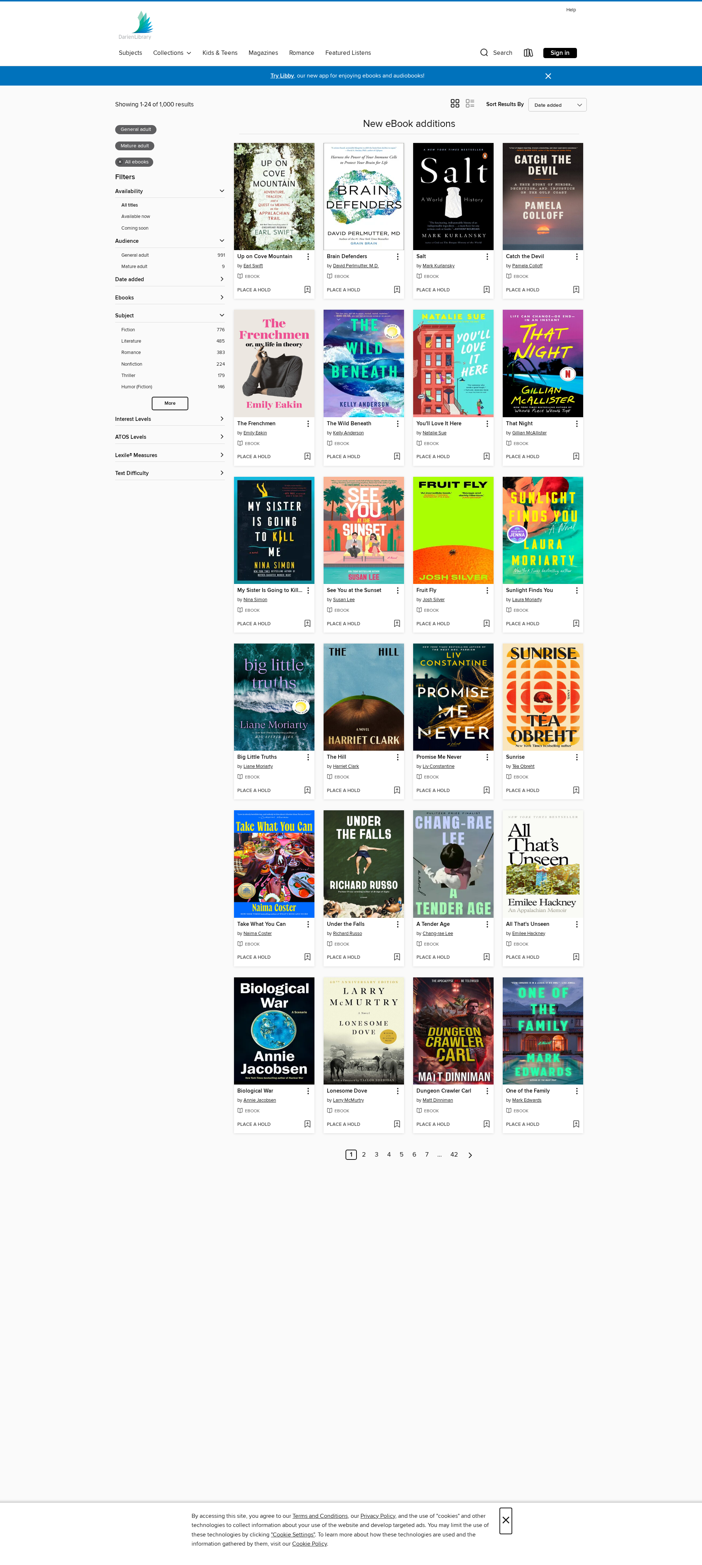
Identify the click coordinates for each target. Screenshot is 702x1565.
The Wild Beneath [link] (349, 424)
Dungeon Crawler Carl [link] (443, 1091)
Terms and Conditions (320, 1516)
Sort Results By (505, 104)
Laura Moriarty (527, 600)
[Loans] (529, 54)
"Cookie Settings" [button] (293, 1534)
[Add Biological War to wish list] (307, 1125)
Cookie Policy (309, 1543)
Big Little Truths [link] (257, 757)
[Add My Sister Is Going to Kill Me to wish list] (307, 624)
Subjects (130, 53)
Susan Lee (344, 600)
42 (454, 1155)
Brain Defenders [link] (347, 256)
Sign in (560, 53)
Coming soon (134, 228)
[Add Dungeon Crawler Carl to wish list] (486, 1125)
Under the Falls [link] (346, 924)
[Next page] (470, 1154)
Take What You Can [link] (261, 924)
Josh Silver (434, 600)
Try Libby (282, 76)
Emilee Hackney (528, 933)
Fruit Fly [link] (426, 590)
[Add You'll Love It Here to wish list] (486, 457)
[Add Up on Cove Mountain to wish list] (307, 290)
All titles (129, 205)
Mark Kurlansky (438, 266)
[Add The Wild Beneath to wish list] (396, 457)
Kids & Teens (220, 53)
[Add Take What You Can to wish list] (307, 957)
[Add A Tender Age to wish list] (486, 957)
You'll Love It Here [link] (438, 424)
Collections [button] (169, 53)
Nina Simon (255, 600)
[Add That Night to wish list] (576, 457)
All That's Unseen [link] (528, 924)
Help (571, 10)
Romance (301, 53)
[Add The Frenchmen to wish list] (307, 457)
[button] (495, 54)
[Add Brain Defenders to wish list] (396, 290)
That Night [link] (519, 424)
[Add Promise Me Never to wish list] (486, 791)
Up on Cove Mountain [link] (264, 256)
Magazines (263, 53)
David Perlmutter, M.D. (356, 266)
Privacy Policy (378, 1516)
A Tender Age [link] (433, 924)
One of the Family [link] (528, 1091)
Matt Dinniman (438, 1100)
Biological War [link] (255, 1091)
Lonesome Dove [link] (347, 1091)
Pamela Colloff (527, 266)
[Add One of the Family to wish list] (576, 1125)
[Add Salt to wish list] (486, 290)
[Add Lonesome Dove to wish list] (396, 1125)
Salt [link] (421, 256)
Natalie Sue (434, 433)
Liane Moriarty (258, 766)
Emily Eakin (255, 433)
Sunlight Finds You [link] (529, 590)
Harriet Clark (346, 766)
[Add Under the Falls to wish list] (396, 957)
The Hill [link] (336, 757)
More (170, 403)
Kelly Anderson (348, 433)
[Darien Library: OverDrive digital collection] (136, 25)
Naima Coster (258, 933)
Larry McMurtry (348, 1100)
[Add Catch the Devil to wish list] (576, 290)
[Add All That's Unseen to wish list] (576, 957)
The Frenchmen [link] (256, 424)
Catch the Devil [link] (525, 256)
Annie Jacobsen (260, 1100)
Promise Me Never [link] (438, 757)
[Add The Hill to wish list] (396, 791)
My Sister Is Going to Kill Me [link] (270, 590)
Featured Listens (348, 53)
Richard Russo (347, 933)
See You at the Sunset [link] (354, 590)
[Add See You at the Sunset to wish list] (396, 624)
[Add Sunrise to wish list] (576, 791)
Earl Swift (253, 266)
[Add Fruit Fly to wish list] (486, 624)
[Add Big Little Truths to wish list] (307, 791)
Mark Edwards (526, 1100)
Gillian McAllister (529, 433)
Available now (135, 216)
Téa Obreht (523, 766)
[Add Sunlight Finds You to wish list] (576, 624)
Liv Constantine (438, 766)
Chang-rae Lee (438, 933)
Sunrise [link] (515, 757)
